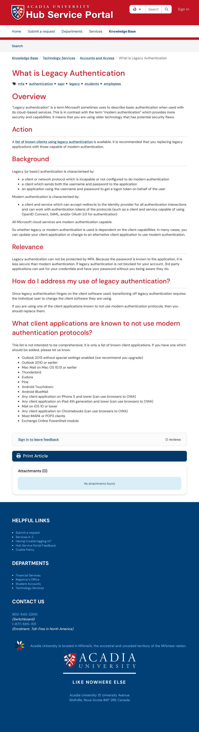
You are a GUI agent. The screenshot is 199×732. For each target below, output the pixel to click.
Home (16, 31)
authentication (41, 84)
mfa (21, 84)
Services (95, 31)
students (92, 84)
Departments (72, 31)
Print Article (35, 456)
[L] (113, 713)
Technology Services (59, 58)
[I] (103, 713)
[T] (93, 713)
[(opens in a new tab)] (62, 12)
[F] (83, 713)
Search (19, 45)
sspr (61, 84)
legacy (74, 84)
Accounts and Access (97, 58)
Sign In (183, 9)
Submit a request (41, 31)
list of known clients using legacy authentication (54, 142)
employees (112, 84)
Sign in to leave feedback (38, 439)
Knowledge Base (122, 31)
